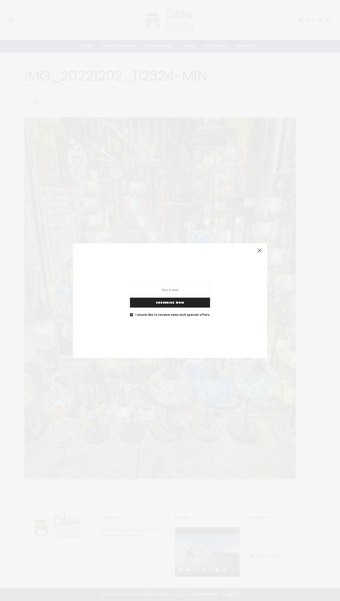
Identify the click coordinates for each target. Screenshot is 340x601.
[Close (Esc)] (260, 251)
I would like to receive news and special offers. (172, 314)
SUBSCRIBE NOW (170, 302)
